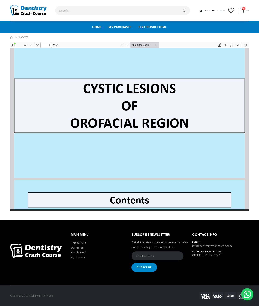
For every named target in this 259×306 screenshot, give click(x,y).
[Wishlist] (231, 10)
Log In (221, 10)
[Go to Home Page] (11, 37)
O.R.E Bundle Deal (152, 27)
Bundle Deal (78, 252)
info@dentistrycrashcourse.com (212, 246)
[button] (247, 294)
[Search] (184, 10)
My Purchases (119, 27)
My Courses (78, 257)
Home (96, 27)
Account (210, 10)
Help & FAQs (78, 243)
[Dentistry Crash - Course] (28, 10)
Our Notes (77, 247)
